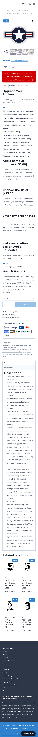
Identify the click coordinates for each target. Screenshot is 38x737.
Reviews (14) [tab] (8, 367)
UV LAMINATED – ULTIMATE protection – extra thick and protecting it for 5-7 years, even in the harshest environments (18, 114)
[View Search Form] (29, 4)
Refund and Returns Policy (11, 679)
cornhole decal (7, 352)
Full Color (18, 345)
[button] (33, 21)
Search (4, 673)
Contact (5, 658)
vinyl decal (11, 354)
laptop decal (27, 352)
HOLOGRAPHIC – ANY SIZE (16, 135)
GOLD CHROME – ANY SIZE (16, 149)
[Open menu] (34, 4)
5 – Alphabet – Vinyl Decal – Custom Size (10, 583)
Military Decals (12, 347)
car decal (18, 349)
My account (6, 691)
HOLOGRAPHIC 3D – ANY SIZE (17, 139)
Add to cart (25, 304)
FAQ (3, 688)
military (4, 354)
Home (4, 652)
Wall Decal (18, 354)
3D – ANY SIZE (12, 132)
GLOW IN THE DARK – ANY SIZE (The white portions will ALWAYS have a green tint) (19, 125)
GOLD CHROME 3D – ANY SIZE (17, 153)
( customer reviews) (19, 61)
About (4, 655)
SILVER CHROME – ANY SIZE (16, 142)
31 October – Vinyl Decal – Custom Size (10, 622)
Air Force (12, 345)
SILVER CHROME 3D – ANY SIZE (18, 146)
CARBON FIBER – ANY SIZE (16, 156)
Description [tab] (8, 363)
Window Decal (26, 354)
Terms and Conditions (10, 685)
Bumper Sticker (10, 349)
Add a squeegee (13, 267)
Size (4, 85)
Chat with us (28, 733)
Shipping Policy (7, 682)
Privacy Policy (7, 676)
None (6, 108)
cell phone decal (27, 349)
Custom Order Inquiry (10, 661)
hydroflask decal (17, 352)
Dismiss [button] (19, 733)
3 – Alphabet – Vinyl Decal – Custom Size (27, 622)
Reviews (5, 664)
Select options (10, 596)
